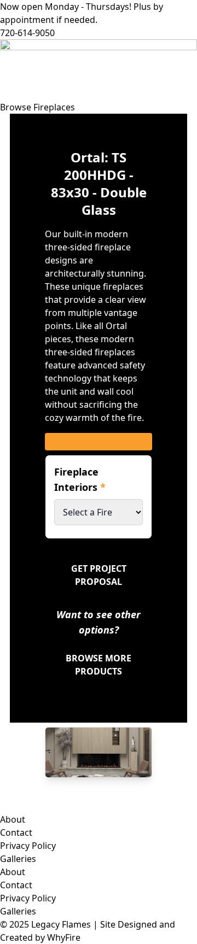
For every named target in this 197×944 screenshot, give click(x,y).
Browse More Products (98, 664)
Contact (16, 832)
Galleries (18, 859)
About (12, 819)
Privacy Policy (28, 846)
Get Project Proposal (98, 575)
